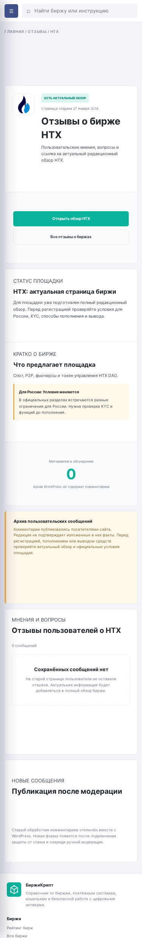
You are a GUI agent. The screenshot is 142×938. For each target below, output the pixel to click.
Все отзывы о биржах (71, 236)
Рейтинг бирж (20, 928)
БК (14, 889)
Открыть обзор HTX (71, 218)
